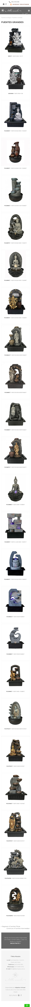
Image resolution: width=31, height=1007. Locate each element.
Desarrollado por (15, 987)
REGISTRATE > (15, 943)
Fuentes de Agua (6, 17)
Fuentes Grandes (17, 17)
